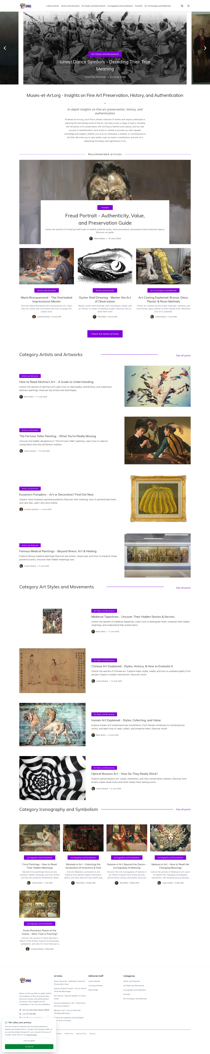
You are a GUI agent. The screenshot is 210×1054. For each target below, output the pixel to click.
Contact (59, 1033)
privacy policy (31, 1035)
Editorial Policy (81, 1033)
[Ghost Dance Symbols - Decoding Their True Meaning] (105, 48)
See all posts (183, 355)
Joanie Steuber (94, 981)
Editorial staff (96, 976)
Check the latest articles (105, 333)
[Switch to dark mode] (188, 6)
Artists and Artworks (70, 6)
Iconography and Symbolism (120, 6)
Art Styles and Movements (93, 6)
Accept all (29, 1047)
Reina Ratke (93, 990)
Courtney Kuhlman (96, 985)
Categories (129, 976)
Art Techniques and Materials (157, 6)
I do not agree (29, 1041)
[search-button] (182, 5)
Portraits (139, 6)
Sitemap (92, 1033)
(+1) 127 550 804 (29, 1014)
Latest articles (52, 6)
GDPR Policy (69, 1033)
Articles (58, 976)
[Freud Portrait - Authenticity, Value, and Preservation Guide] (105, 202)
